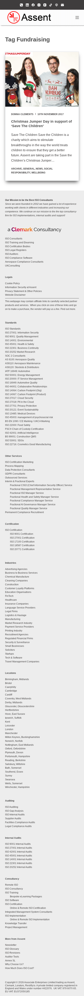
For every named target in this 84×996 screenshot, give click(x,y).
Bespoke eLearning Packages (26, 896)
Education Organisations (18, 592)
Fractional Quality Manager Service (28, 508)
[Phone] (21, 5)
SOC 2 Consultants (15, 355)
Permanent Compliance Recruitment (24, 512)
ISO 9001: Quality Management (21, 336)
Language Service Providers (20, 607)
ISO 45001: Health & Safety (19, 344)
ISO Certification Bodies (17, 246)
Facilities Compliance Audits (20, 822)
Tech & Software (13, 657)
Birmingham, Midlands (17, 679)
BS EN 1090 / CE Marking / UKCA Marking (27, 421)
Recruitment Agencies (16, 634)
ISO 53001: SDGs (14, 440)
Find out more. (68, 309)
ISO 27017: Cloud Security (19, 398)
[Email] (62, 5)
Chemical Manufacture (17, 576)
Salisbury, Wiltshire (15, 764)
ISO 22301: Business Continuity (22, 348)
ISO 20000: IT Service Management (24, 378)
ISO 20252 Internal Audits (18, 867)
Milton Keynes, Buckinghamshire (22, 737)
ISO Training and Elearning (19, 242)
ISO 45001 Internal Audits (18, 855)
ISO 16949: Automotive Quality (21, 382)
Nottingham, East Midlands (19, 745)
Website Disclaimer (15, 295)
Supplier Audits (13, 818)
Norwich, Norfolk (14, 741)
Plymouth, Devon (14, 752)
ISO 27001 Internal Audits (18, 848)
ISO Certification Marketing (19, 462)
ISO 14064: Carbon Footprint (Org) (23, 390)
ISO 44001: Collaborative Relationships (26, 386)
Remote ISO (11, 884)
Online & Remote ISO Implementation (30, 919)
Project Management (16, 927)
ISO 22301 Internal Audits (18, 863)
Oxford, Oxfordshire (15, 748)
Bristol (8, 683)
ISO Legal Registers (15, 250)
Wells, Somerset (13, 783)
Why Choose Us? (14, 964)
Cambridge (11, 690)
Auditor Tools (12, 956)
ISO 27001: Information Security (22, 332)
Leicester (10, 725)
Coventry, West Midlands (18, 698)
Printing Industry (13, 630)
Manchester (11, 733)
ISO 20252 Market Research (20, 352)
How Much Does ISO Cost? (19, 968)
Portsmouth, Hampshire (17, 756)
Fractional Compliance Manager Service (31, 500)
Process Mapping (14, 466)
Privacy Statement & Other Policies (23, 291)
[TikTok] (50, 5)
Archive (16, 168)
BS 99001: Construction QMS (20, 436)
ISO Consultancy (14, 888)
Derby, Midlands (13, 702)
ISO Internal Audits (15, 814)
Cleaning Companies (16, 580)
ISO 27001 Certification (22, 537)
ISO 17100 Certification (22, 541)
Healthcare (11, 600)
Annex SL (10, 960)
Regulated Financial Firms (19, 638)
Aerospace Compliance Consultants (24, 261)
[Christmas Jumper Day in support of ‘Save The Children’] (42, 79)
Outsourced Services (16, 477)
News (39, 168)
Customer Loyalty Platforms (19, 588)
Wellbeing (38, 172)
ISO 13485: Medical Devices (20, 413)
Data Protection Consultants (20, 470)
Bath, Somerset (13, 768)
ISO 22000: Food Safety (17, 425)
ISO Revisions (12, 952)
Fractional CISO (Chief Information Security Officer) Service (41, 485)
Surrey (8, 775)
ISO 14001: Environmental (19, 340)
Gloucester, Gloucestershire (19, 706)
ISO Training (11, 892)
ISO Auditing (11, 807)
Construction (12, 584)
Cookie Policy (12, 283)
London (9, 729)
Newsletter (10, 945)
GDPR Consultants (15, 473)
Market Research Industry (18, 623)
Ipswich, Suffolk (13, 717)
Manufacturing (12, 619)
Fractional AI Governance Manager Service (32, 504)
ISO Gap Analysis (14, 811)
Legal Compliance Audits (18, 826)
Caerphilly (10, 687)
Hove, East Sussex (15, 714)
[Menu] (77, 17)
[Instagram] (39, 5)
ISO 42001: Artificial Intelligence (22, 433)
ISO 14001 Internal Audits (18, 859)
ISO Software (12, 900)
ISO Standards (13, 328)
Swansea (10, 779)
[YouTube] (44, 5)
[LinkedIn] (27, 5)
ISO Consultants (13, 238)
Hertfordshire (12, 710)
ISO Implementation (15, 915)
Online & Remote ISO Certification (28, 908)
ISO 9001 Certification (21, 534)
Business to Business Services (21, 572)
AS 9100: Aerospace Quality (20, 359)
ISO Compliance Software (18, 258)
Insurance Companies (17, 603)
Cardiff (8, 694)
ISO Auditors (11, 254)
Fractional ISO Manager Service (27, 493)
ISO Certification (13, 530)
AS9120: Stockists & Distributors (22, 367)
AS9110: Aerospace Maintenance (22, 363)
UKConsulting (12, 265)
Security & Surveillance (17, 642)
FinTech (9, 596)
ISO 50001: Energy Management (22, 375)
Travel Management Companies (22, 661)
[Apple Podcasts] (56, 5)
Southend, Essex (14, 771)
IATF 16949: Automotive (17, 371)
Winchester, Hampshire (17, 787)
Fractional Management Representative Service (35, 489)
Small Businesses (14, 646)
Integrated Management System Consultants (28, 912)
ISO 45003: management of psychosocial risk (29, 417)
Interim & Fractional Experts (19, 481)
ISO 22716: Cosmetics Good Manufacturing (28, 444)
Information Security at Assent (20, 287)
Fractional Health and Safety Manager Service (34, 497)
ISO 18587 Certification (22, 545)
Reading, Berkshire (15, 760)
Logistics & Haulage (15, 615)
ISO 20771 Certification (22, 549)
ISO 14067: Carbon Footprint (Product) (25, 394)
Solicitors (10, 650)
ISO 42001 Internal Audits (18, 851)
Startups (9, 653)
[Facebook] (33, 5)
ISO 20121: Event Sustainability (21, 409)
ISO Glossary (12, 949)
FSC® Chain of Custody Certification (24, 429)
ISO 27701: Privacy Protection (21, 405)
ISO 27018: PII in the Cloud (19, 402)
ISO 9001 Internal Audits (18, 844)
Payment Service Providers (19, 626)
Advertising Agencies (16, 569)
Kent (7, 721)
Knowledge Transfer (16, 923)
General (29, 168)
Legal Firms (11, 611)
